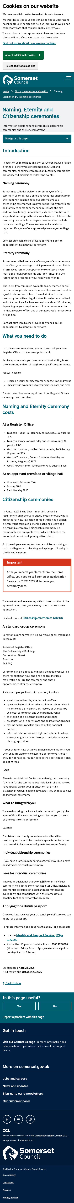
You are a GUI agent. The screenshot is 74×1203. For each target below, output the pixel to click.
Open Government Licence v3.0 (51, 1135)
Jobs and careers (15, 1078)
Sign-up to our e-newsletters (23, 1093)
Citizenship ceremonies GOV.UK (43, 618)
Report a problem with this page (23, 1017)
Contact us (8, 1182)
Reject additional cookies (20, 65)
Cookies (7, 1190)
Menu (68, 78)
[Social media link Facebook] (7, 1119)
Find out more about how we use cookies (29, 43)
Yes (19, 1006)
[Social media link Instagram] (30, 1119)
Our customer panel (16, 1101)
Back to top (13, 983)
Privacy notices (10, 1197)
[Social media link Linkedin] (19, 1119)
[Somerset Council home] (20, 80)
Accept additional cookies (20, 55)
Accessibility (9, 1175)
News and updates (15, 1086)
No (55, 1006)
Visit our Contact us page (19, 1042)
